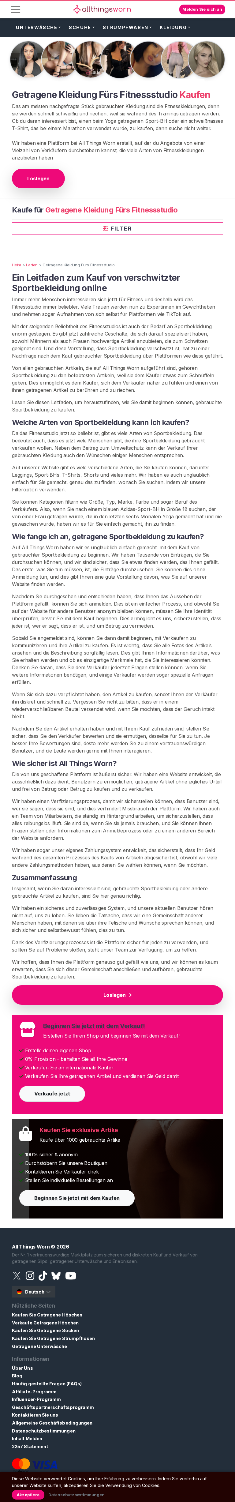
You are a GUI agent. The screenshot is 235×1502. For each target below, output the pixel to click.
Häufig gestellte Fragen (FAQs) (47, 1383)
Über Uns (22, 1368)
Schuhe (80, 27)
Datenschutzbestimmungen (44, 1430)
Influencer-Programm (36, 1399)
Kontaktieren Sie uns (35, 1415)
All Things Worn (31, 1247)
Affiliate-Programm (34, 1391)
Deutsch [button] (34, 1291)
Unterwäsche (37, 27)
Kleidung (173, 27)
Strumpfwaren (125, 27)
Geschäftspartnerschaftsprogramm (53, 1407)
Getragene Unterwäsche (39, 1346)
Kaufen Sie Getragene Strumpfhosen (53, 1338)
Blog (17, 1375)
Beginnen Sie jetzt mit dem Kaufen (77, 1198)
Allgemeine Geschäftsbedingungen (52, 1422)
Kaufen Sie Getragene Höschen (47, 1314)
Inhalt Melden (27, 1438)
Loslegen (38, 178)
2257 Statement (30, 1446)
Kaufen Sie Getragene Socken (45, 1330)
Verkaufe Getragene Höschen (45, 1322)
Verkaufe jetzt (52, 1094)
